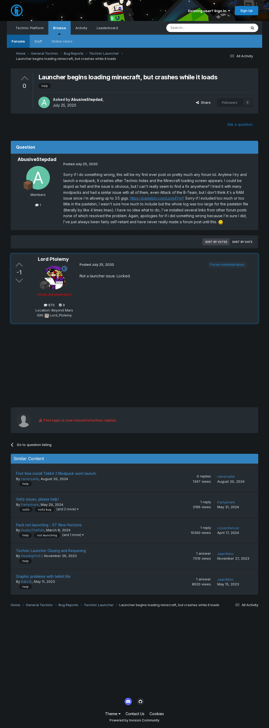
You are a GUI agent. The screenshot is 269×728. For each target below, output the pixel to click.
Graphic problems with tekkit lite (43, 576)
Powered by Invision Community (134, 720)
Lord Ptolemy (53, 259)
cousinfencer (228, 528)
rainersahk (30, 479)
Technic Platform (29, 28)
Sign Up (246, 10)
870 (51, 305)
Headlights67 (31, 556)
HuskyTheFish (32, 530)
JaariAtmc (225, 554)
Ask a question (240, 124)
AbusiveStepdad (86, 99)
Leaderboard (107, 28)
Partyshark (30, 504)
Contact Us (135, 713)
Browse (59, 28)
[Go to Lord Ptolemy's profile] (54, 277)
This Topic (231, 28)
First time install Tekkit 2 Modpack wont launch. (56, 473)
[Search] (252, 28)
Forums (18, 41)
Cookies (156, 713)
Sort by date (242, 241)
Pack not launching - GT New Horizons (49, 525)
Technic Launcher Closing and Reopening (51, 551)
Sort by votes (216, 241)
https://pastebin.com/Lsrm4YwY (157, 198)
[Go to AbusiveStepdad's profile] (44, 102)
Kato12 (26, 581)
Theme (111, 713)
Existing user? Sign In (208, 11)
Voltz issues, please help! (37, 499)
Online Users (62, 41)
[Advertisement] (72, 365)
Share (205, 102)
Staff (38, 41)
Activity (81, 28)
